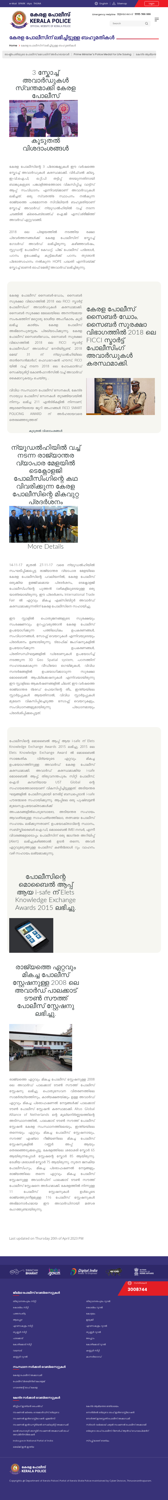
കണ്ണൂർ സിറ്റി (93, 1350)
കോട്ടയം (90, 1313)
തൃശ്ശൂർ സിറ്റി (20, 1332)
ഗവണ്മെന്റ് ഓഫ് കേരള (25, 1387)
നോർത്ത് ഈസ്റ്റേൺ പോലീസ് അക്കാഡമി (108, 1418)
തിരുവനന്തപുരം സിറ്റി (24, 1301)
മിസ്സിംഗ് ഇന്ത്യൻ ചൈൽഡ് (27, 1406)
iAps (29, 3)
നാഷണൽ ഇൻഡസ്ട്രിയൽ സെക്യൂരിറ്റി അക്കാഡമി (40, 1424)
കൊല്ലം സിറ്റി (20, 1307)
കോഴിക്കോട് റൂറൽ (96, 1344)
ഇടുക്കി (89, 1319)
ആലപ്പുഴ (17, 1319)
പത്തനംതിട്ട (19, 1313)
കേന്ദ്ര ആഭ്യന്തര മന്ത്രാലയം (102, 1406)
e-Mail (13, 3)
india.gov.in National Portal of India (33, 1440)
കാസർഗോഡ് (93, 1356)
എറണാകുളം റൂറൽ (96, 1326)
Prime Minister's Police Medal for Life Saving (102, 54)
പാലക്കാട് (18, 1338)
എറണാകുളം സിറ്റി (23, 1326)
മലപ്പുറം (90, 1338)
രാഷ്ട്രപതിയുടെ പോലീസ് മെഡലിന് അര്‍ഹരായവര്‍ (37, 54)
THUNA (37, 3)
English (104, 3)
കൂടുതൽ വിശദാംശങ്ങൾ (45, 431)
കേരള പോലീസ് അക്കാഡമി (27, 1375)
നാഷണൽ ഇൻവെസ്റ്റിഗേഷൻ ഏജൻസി (34, 1418)
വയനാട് (17, 1350)
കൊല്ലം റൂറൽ (94, 1307)
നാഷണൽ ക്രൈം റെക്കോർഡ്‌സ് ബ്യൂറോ (36, 1412)
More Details (45, 547)
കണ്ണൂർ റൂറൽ (20, 1356)
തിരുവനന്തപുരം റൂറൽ (98, 1301)
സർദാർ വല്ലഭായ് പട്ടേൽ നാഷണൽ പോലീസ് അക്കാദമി (116, 1424)
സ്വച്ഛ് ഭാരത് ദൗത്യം (97, 1440)
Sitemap (122, 3)
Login (151, 3)
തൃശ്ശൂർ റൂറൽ (93, 1332)
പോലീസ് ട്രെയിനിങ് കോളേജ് (29, 1381)
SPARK (21, 3)
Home (13, 45)
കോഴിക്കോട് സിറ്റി (22, 1344)
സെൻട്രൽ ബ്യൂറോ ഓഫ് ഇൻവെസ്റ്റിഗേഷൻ (110, 1412)
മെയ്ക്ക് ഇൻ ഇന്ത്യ (23, 1446)
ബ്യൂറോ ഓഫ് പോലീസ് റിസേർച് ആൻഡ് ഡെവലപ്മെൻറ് (117, 1430)
